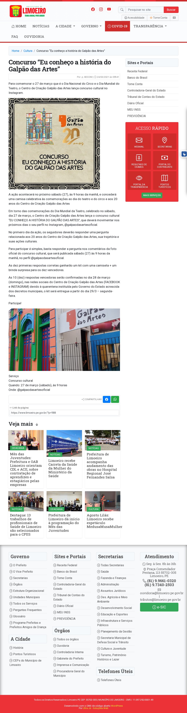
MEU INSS (134, 109)
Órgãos (17, 584)
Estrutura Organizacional (28, 591)
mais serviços (152, 195)
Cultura (28, 51)
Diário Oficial (135, 103)
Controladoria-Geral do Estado (146, 90)
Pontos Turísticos (24, 654)
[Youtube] (109, 9)
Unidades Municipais (26, 597)
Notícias (41, 26)
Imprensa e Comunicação (72, 665)
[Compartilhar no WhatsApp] (115, 399)
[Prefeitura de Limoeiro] (28, 11)
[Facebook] (93, 9)
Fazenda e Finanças (113, 578)
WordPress (117, 706)
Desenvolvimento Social (116, 608)
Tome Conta (134, 84)
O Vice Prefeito (22, 571)
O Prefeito (19, 565)
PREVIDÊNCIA (136, 116)
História (17, 647)
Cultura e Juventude (113, 648)
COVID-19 (119, 26)
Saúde (104, 571)
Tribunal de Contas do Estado (146, 97)
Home (20, 26)
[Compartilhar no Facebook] (106, 399)
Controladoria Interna (69, 652)
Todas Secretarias (112, 565)
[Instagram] (101, 9)
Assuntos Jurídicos (113, 591)
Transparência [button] (148, 26)
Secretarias (20, 578)
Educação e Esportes (114, 614)
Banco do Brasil (137, 77)
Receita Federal (137, 71)
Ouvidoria (34, 36)
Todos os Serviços (24, 603)
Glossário (18, 616)
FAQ (14, 36)
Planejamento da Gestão (116, 631)
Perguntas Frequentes (27, 610)
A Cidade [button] (64, 26)
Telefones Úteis (110, 680)
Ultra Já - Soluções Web (95, 708)
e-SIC (161, 607)
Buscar (171, 10)
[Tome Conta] (174, 18)
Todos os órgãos (67, 639)
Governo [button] (90, 26)
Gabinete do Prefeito (70, 658)
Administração (109, 584)
